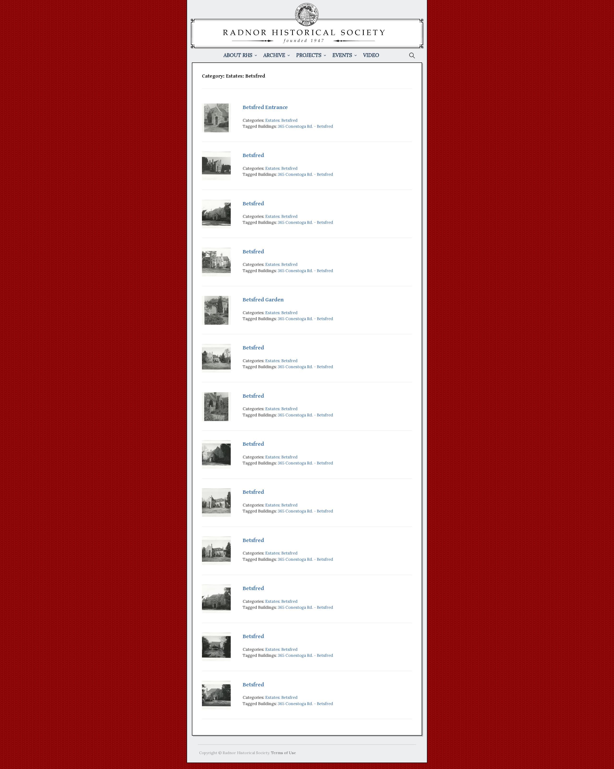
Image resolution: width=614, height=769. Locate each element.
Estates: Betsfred (281, 120)
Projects (308, 55)
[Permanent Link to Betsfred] (216, 165)
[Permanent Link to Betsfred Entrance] (216, 117)
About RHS (238, 55)
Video (371, 55)
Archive (274, 55)
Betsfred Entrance (265, 107)
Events (342, 55)
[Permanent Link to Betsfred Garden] (216, 309)
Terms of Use (283, 752)
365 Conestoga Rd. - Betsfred (305, 126)
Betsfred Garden (263, 299)
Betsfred (253, 155)
